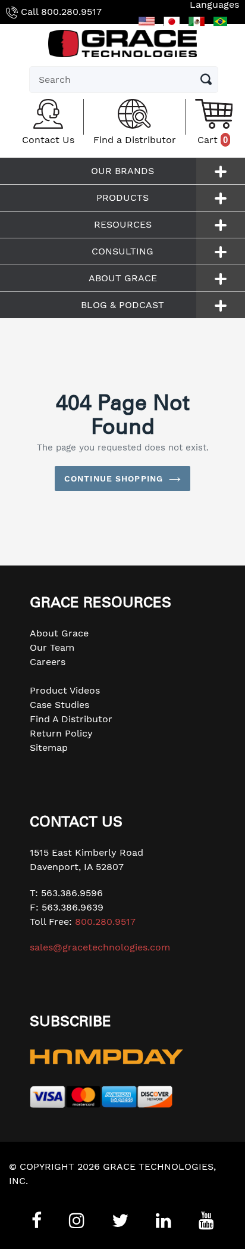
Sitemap (49, 747)
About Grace (59, 633)
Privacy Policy (41, 1195)
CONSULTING (122, 251)
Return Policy (61, 733)
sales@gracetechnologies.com (100, 947)
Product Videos (65, 690)
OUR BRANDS (122, 170)
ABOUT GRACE (123, 278)
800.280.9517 (71, 11)
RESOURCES (123, 224)
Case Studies (59, 704)
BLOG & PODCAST (122, 304)
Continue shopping (113, 478)
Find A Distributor (71, 719)
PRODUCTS (122, 197)
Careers (47, 661)
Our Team (52, 647)
